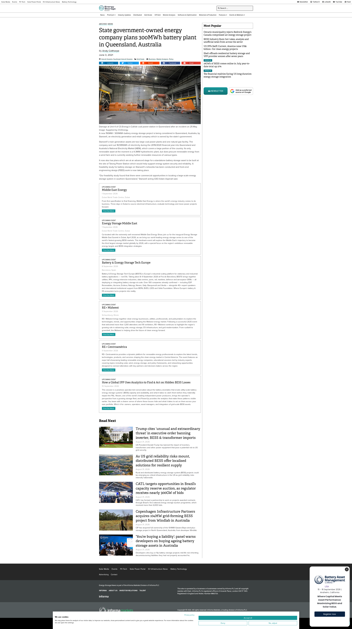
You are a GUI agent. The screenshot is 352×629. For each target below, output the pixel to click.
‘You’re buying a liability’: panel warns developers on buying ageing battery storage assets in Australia (166, 541)
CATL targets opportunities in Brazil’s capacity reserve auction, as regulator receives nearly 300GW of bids (166, 488)
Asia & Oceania (106, 59)
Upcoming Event (109, 187)
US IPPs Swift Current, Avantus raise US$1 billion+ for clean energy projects (225, 48)
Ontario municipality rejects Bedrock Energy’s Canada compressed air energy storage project (227, 33)
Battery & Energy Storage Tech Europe (126, 262)
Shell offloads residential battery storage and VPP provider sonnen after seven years (227, 55)
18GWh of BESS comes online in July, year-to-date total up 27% (227, 65)
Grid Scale (140, 59)
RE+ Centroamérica (114, 347)
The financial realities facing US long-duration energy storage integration (227, 75)
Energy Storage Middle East (119, 223)
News (110, 24)
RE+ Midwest (110, 307)
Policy (171, 59)
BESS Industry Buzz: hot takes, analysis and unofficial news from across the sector (226, 41)
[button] (108, 63)
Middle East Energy (114, 190)
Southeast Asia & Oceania (122, 59)
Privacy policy (189, 615)
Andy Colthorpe (110, 51)
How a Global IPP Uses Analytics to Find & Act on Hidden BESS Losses (146, 382)
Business (152, 59)
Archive (103, 24)
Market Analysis (162, 59)
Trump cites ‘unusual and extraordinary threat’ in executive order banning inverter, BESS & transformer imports (168, 433)
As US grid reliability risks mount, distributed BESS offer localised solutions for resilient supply (163, 460)
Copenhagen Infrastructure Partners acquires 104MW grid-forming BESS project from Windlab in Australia (165, 516)
